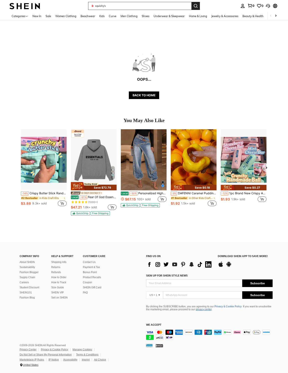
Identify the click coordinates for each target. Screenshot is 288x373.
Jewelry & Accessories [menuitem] (224, 16)
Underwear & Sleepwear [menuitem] (169, 16)
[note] (94, 186)
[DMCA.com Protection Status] (159, 345)
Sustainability (27, 267)
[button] (268, 5)
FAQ (85, 292)
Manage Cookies (82, 349)
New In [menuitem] (36, 16)
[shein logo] (24, 5)
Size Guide (57, 287)
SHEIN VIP (57, 292)
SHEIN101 (26, 292)
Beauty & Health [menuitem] (253, 16)
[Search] (195, 6)
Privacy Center (28, 349)
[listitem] (44, 170)
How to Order (58, 277)
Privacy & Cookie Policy (228, 306)
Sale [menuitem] (48, 16)
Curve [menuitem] (112, 16)
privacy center (203, 309)
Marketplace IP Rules (32, 359)
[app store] (221, 266)
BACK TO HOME (144, 95)
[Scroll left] (270, 16)
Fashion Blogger (29, 272)
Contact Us (89, 262)
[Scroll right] (275, 16)
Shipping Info (58, 262)
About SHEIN (27, 262)
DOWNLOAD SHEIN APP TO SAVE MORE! (243, 256)
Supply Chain (27, 277)
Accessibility (70, 359)
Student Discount (29, 287)
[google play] (229, 266)
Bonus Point (90, 272)
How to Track (58, 282)
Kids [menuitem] (102, 16)
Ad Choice (100, 359)
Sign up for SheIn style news (167, 275)
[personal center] (242, 5)
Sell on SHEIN (59, 297)
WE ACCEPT (153, 325)
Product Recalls (92, 277)
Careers (24, 282)
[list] (180, 264)
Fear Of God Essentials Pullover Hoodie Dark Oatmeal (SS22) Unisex (94, 197)
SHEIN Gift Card (92, 287)
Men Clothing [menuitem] (129, 16)
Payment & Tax (91, 267)
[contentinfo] (209, 335)
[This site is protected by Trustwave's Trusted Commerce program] (149, 345)
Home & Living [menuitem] (198, 16)
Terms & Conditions (87, 354)
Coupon (87, 282)
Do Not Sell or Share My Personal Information (46, 354)
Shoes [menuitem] (145, 16)
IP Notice (53, 359)
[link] (250, 5)
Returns (55, 267)
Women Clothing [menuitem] (65, 16)
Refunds (56, 272)
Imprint (86, 359)
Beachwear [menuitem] (88, 16)
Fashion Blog (27, 297)
